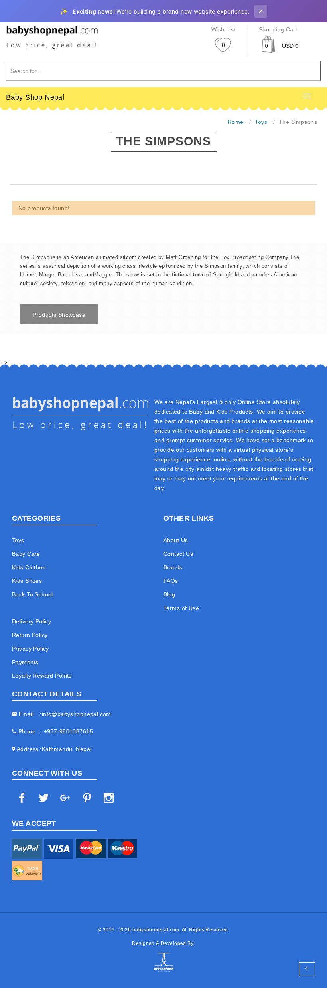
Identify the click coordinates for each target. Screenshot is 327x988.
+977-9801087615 (68, 731)
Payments (25, 662)
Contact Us (178, 554)
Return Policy (29, 635)
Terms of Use (181, 608)
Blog (169, 594)
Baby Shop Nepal (35, 97)
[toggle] (307, 96)
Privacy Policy (30, 648)
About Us (176, 540)
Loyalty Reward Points (42, 675)
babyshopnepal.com (155, 930)
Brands (173, 567)
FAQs (171, 581)
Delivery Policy (31, 621)
